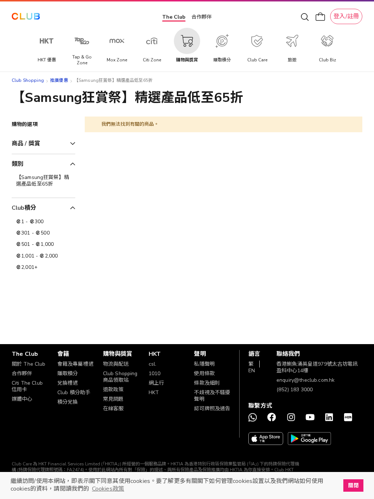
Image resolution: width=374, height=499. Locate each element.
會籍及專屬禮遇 (75, 364)
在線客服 (113, 408)
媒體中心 (22, 399)
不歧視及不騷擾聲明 (212, 396)
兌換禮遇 (67, 383)
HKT (154, 392)
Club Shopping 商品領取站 (120, 377)
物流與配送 (116, 364)
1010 (155, 373)
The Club (174, 17)
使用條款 (204, 373)
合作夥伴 (201, 17)
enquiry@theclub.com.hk (305, 380)
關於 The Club (29, 364)
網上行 (156, 383)
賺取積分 (67, 373)
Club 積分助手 (73, 392)
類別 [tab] (17, 164)
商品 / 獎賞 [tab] (26, 144)
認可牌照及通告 (212, 408)
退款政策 (113, 389)
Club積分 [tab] (24, 208)
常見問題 (113, 399)
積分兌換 (67, 402)
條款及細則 (207, 383)
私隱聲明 (204, 364)
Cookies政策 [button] (108, 489)
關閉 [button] (353, 485)
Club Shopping (28, 80)
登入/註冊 (346, 16)
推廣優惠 (59, 80)
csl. (153, 364)
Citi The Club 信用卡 (27, 386)
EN (251, 370)
